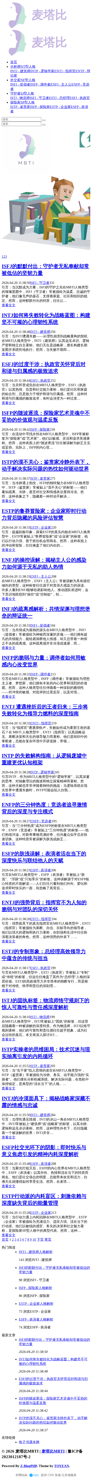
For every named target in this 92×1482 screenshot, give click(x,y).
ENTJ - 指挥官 (40, 723)
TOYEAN (61, 1466)
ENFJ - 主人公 (40, 576)
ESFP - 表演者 (40, 870)
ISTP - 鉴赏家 (40, 478)
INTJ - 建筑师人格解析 (36, 1252)
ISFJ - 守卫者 (39, 283)
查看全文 (8, 305)
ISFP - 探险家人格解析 (35, 1288)
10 (34, 1239)
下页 (40, 1239)
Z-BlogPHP (28, 1466)
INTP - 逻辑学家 (42, 772)
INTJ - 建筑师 (40, 332)
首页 (13, 62)
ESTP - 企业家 (40, 527)
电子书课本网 (29, 1442)
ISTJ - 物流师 (40, 1017)
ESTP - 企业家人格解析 (36, 1303)
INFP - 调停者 (40, 674)
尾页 (48, 1239)
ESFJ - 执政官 (40, 380)
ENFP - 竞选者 (41, 821)
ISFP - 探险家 (40, 429)
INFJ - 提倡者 (40, 625)
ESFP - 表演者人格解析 (36, 1319)
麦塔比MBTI (53, 1451)
